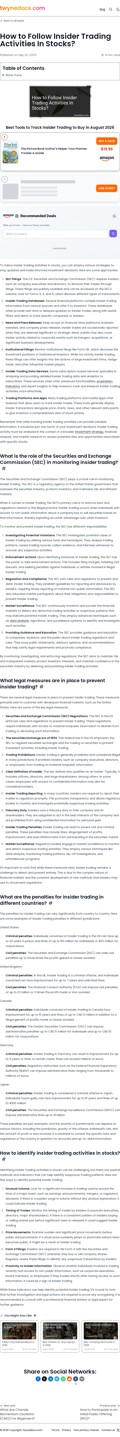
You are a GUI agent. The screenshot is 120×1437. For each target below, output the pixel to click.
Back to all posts (14, 20)
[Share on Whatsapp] (63, 1378)
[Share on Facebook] (38, 1378)
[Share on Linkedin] (50, 1378)
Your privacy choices (86, 1430)
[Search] (110, 9)
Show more (14, 75)
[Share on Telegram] (56, 1378)
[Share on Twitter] (44, 1378)
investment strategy (89, 432)
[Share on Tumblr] (75, 1378)
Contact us (108, 1430)
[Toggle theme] (114, 216)
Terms (55, 1430)
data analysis (19, 621)
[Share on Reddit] (69, 1378)
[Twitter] (118, 1430)
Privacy (66, 1430)
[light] (118, 9)
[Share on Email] (81, 1378)
